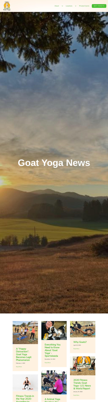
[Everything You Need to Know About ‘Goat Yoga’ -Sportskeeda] (54, 330)
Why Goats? (80, 342)
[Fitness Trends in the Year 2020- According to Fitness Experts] (25, 383)
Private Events (84, 6)
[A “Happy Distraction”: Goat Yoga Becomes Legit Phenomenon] (25, 332)
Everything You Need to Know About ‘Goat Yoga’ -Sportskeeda (52, 350)
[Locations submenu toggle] (75, 6)
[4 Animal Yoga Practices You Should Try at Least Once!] (54, 382)
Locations (69, 6)
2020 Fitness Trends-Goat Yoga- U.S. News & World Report (82, 384)
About (57, 6)
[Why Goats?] (82, 329)
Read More (19, 367)
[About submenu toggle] (62, 6)
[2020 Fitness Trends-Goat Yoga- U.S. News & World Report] (82, 366)
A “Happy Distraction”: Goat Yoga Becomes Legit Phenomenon (23, 354)
